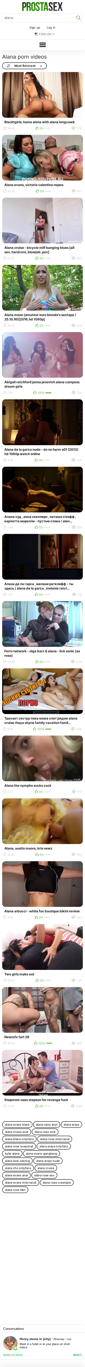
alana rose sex (44, 1175)
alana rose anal (45, 1132)
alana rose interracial (54, 1139)
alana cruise (45, 1168)
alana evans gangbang (41, 1153)
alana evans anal (16, 1175)
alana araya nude (48, 1161)
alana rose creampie (57, 1182)
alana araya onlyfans (53, 1146)
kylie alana (12, 1153)
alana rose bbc (15, 1190)
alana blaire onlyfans (19, 1139)
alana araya (71, 1124)
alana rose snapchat (19, 1146)
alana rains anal (46, 1124)
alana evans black (17, 1124)
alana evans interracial (20, 1182)
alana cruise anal (16, 1132)
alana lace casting (17, 1161)
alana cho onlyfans (18, 1168)
